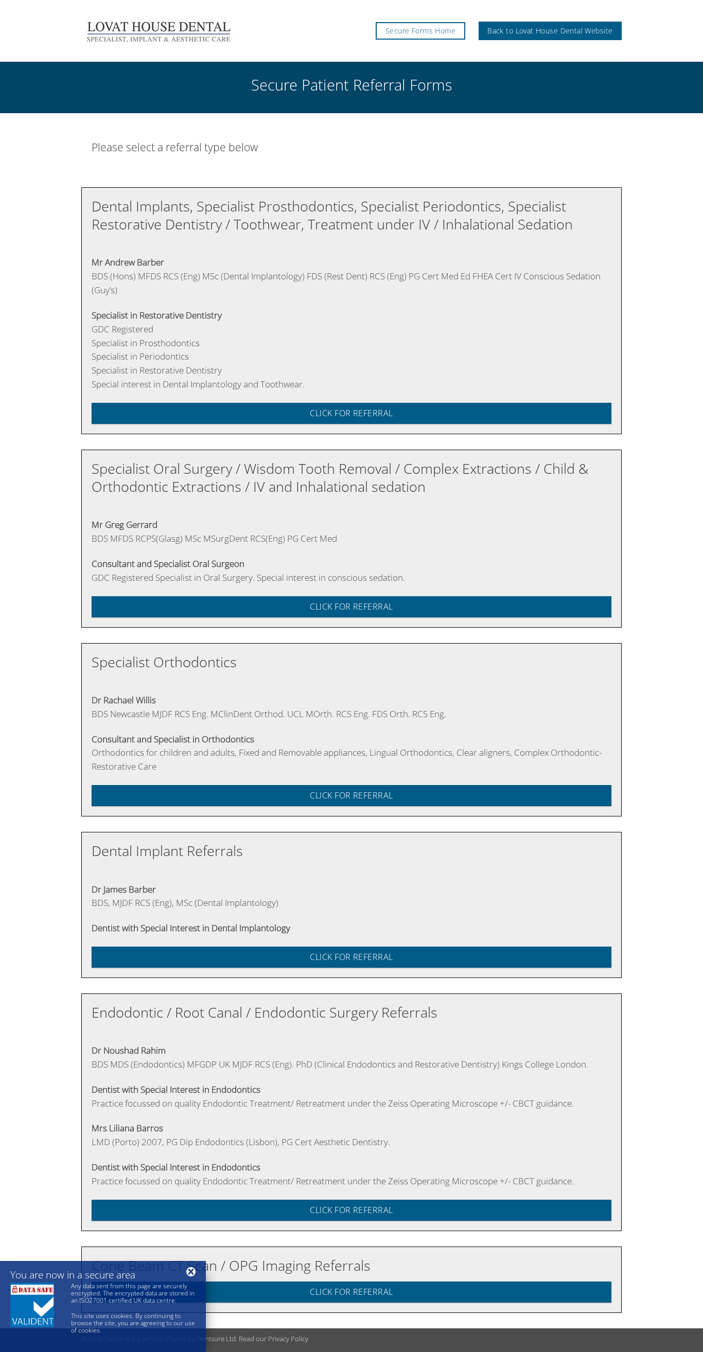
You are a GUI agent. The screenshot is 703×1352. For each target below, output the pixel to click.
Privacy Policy (288, 1338)
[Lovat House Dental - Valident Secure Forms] (186, 31)
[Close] (191, 1271)
